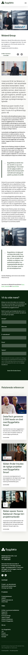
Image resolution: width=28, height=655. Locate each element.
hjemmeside (15, 286)
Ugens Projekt (5, 617)
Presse (3, 633)
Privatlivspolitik (14, 650)
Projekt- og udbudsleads (8, 584)
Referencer (4, 635)
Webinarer (4, 614)
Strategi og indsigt (6, 588)
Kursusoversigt (5, 615)
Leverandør (6, 55)
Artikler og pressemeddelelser (10, 610)
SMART (3, 598)
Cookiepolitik (5, 650)
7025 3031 (7, 559)
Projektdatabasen (6, 596)
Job (2, 631)
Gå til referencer (8, 392)
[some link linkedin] (6, 575)
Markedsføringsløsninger (8, 586)
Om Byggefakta (6, 629)
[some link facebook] (3, 575)
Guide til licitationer (7, 619)
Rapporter (4, 612)
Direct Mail (4, 602)
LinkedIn (7, 286)
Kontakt (3, 636)
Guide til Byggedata (7, 621)
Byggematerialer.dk (7, 600)
